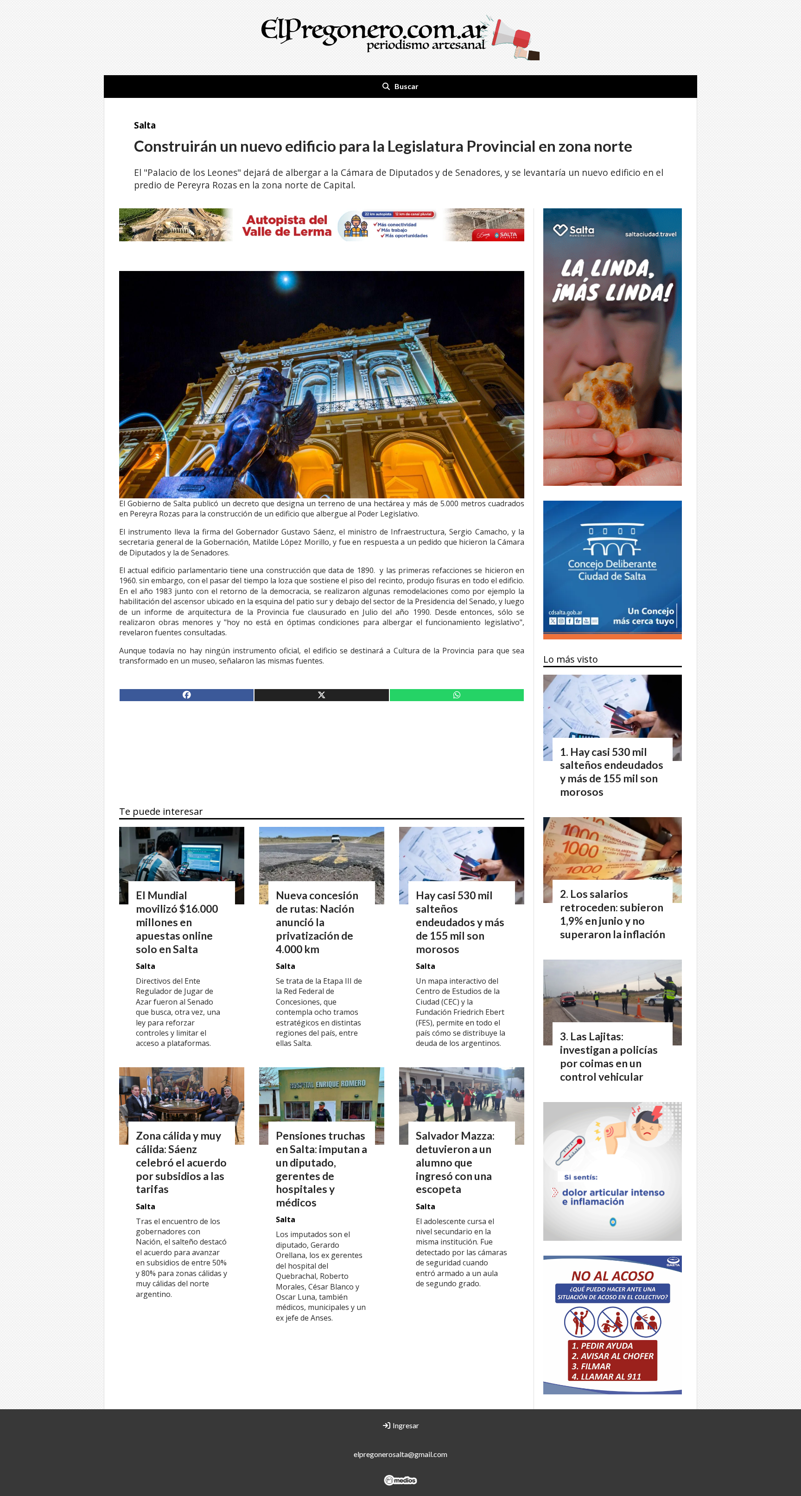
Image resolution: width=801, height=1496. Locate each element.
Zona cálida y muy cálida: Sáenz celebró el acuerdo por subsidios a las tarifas (181, 1162)
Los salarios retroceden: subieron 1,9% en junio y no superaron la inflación (612, 913)
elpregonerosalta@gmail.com (400, 1454)
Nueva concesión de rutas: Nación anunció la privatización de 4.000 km (317, 922)
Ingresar (405, 1425)
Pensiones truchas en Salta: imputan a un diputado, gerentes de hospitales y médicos (321, 1169)
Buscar (406, 86)
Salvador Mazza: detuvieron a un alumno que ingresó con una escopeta (455, 1162)
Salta (145, 125)
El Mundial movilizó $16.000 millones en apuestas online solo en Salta (177, 922)
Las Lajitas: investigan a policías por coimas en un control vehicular (609, 1056)
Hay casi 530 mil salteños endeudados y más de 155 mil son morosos (460, 922)
